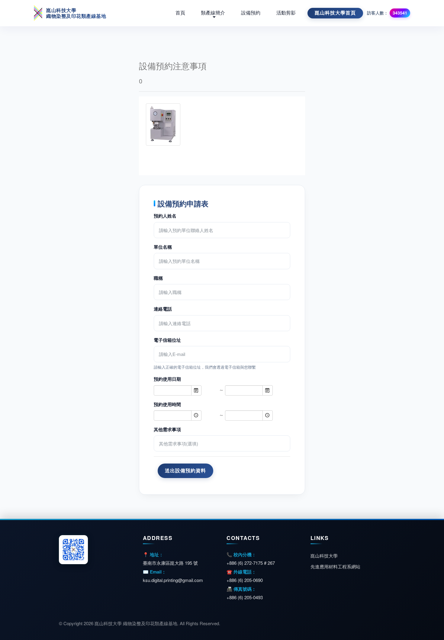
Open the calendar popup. (196, 390)
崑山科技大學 (324, 555)
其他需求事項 (167, 429)
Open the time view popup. (196, 415)
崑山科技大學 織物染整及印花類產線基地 (76, 13)
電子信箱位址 (167, 340)
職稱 (158, 278)
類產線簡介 (213, 13)
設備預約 (250, 13)
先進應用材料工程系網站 (335, 566)
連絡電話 (163, 308)
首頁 (180, 13)
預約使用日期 (167, 379)
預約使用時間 (167, 404)
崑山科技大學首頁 (335, 13)
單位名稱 (163, 247)
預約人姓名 (165, 215)
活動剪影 (286, 13)
